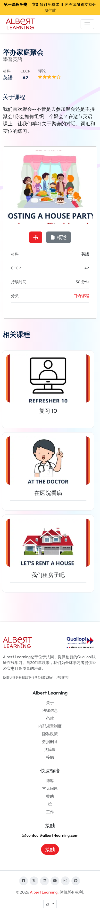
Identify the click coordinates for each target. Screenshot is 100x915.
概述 (61, 237)
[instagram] (65, 880)
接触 (50, 757)
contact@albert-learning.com (52, 835)
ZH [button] (48, 904)
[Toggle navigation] (87, 24)
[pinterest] (75, 880)
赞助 (50, 796)
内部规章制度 (50, 726)
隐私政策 (50, 733)
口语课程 (81, 295)
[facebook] (23, 880)
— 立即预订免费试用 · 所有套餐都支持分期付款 (50, 7)
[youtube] (54, 880)
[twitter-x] (34, 880)
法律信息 (50, 710)
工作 (50, 811)
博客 (50, 780)
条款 (50, 718)
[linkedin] (44, 880)
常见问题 (50, 788)
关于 (50, 702)
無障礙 (50, 749)
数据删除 (50, 741)
